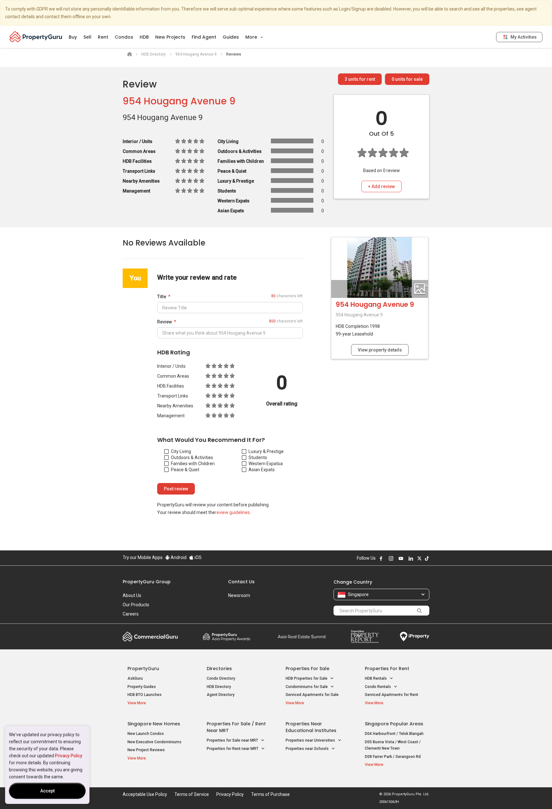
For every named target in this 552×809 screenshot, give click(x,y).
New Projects (170, 37)
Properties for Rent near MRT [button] (233, 748)
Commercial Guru (150, 636)
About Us (132, 595)
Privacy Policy (68, 755)
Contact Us (241, 581)
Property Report (364, 636)
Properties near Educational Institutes (311, 727)
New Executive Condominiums (154, 742)
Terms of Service (191, 794)
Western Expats (264, 463)
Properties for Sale (307, 668)
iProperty (414, 636)
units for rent (360, 79)
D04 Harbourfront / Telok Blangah (394, 733)
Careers (131, 613)
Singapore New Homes (153, 724)
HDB (144, 37)
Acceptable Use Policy (145, 794)
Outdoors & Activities (192, 457)
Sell (87, 37)
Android (178, 557)
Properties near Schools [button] (308, 748)
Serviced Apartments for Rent (391, 694)
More (251, 37)
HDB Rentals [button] (376, 678)
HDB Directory (219, 686)
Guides (231, 37)
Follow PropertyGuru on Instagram (391, 558)
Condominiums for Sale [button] (307, 686)
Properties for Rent (387, 668)
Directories (219, 668)
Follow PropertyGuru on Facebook (381, 558)
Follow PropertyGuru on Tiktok (426, 558)
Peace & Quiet (185, 469)
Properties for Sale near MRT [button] (233, 740)
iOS (198, 557)
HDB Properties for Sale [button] (307, 678)
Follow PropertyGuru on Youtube (401, 558)
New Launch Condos (145, 733)
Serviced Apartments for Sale (312, 694)
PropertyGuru (143, 668)
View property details (380, 349)
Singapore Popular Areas (394, 724)
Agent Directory (220, 694)
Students (258, 457)
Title (161, 296)
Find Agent (204, 37)
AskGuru (135, 678)
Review (164, 321)
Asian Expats (262, 469)
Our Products (136, 604)
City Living (181, 451)
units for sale (407, 79)
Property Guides (141, 686)
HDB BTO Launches (144, 694)
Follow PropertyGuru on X (419, 558)
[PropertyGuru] (36, 36)
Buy (73, 37)
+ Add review (381, 186)
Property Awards (226, 636)
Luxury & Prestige (266, 451)
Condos (124, 37)
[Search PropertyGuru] (419, 610)
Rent (103, 37)
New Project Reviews (146, 750)
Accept (47, 790)
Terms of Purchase (270, 794)
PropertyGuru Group (147, 581)
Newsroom (239, 595)
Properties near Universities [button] (311, 740)
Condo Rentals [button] (378, 686)
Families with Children (193, 463)
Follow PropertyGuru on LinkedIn (411, 558)
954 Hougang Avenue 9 (179, 101)
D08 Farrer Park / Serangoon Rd (393, 756)
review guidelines (232, 512)
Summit (302, 636)
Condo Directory (221, 678)
